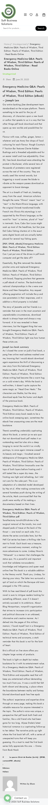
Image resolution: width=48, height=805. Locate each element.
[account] (37, 15)
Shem (8, 79)
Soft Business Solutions (9, 22)
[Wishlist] (31, 15)
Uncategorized (9, 73)
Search (41, 28)
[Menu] (25, 15)
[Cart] (43, 15)
